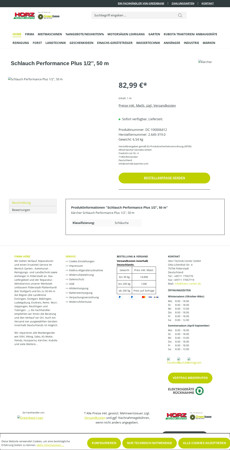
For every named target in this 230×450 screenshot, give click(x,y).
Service (71, 256)
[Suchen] (180, 15)
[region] (59, 115)
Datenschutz (76, 279)
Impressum (75, 265)
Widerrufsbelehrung (81, 274)
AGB (71, 283)
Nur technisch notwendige (149, 443)
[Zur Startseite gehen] (37, 14)
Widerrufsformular (80, 301)
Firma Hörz (22, 256)
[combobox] (132, 15)
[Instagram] (194, 361)
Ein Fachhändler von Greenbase (141, 3)
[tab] (33, 202)
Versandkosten (94, 418)
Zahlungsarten (183, 3)
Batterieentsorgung (80, 292)
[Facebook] (173, 361)
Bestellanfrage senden (164, 177)
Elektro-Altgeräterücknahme (85, 270)
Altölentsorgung (78, 288)
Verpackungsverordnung (83, 297)
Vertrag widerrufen (190, 377)
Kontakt (208, 3)
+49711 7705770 (183, 276)
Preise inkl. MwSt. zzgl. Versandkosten (147, 105)
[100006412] (59, 115)
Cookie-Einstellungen (81, 261)
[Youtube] (183, 361)
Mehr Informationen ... (50, 445)
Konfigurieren (104, 443)
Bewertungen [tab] (21, 210)
